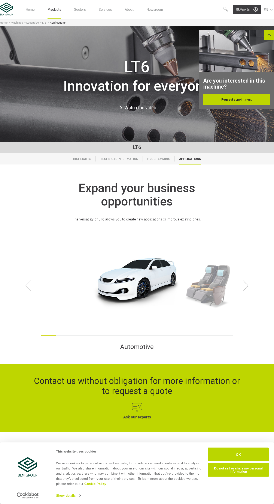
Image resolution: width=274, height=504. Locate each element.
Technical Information (119, 159)
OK (238, 454)
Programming (158, 159)
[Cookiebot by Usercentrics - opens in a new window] (27, 495)
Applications (190, 159)
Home (3, 22)
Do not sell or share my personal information (238, 469)
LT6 (44, 22)
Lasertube (32, 22)
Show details (66, 495)
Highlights (82, 159)
